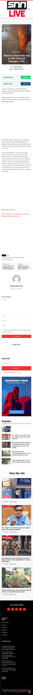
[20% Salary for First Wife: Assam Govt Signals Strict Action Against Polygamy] (6, 437)
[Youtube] (20, 609)
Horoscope (16, 52)
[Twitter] (14, 349)
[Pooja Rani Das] (16, 279)
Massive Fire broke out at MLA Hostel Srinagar (13, 257)
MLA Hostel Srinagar (7, 259)
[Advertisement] (16, 121)
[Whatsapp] (24, 609)
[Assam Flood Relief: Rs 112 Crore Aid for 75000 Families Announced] (6, 461)
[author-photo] (3, 501)
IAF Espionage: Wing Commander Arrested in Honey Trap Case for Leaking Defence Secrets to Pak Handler (16, 559)
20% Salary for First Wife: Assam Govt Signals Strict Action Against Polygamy (21, 437)
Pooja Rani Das (18, 67)
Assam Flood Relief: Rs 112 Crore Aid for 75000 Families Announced (9, 670)
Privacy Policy (18, 372)
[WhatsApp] (22, 349)
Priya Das (6, 501)
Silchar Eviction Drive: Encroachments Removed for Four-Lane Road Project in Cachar (21, 453)
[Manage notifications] (29, 691)
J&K (8, 255)
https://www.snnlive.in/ (16, 288)
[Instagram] (12, 609)
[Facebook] (10, 349)
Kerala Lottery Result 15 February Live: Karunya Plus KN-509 (8, 267)
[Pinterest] (18, 349)
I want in (15, 368)
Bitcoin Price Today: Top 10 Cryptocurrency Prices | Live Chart (24, 267)
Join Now (26, 77)
